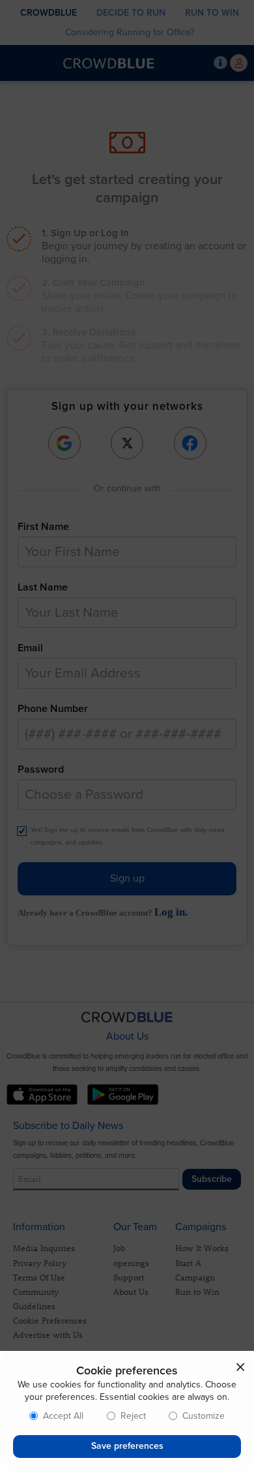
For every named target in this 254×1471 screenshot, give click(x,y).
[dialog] (127, 1411)
